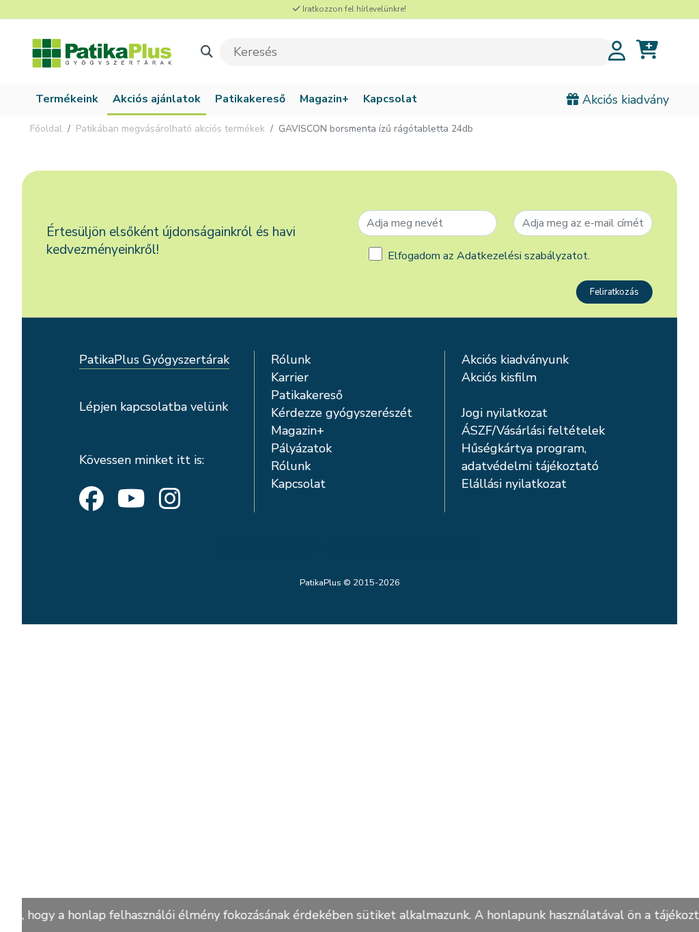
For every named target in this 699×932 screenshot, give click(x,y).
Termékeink (66, 98)
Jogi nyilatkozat (504, 413)
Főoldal (46, 128)
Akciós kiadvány (624, 99)
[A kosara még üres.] (647, 50)
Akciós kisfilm (499, 377)
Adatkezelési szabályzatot (522, 255)
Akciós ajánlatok (157, 98)
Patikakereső (250, 98)
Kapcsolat (390, 98)
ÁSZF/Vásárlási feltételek (533, 430)
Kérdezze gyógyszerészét (341, 413)
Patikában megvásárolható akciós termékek (170, 128)
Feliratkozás (614, 292)
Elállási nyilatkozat (514, 484)
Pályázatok (301, 448)
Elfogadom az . (489, 255)
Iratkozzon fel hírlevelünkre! (353, 8)
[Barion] (349, 545)
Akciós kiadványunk (515, 359)
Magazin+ (324, 98)
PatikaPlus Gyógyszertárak (154, 359)
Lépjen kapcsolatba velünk (153, 406)
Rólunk (291, 359)
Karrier (290, 377)
